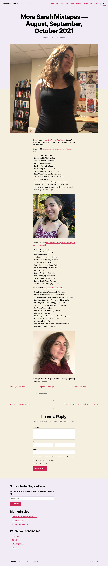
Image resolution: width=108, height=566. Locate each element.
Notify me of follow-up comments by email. (45, 460)
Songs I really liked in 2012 (53, 288)
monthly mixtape (39, 393)
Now (61, 3)
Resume (72, 3)
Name (34, 442)
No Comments (61, 37)
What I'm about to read (20, 524)
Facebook (15, 536)
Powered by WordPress (34, 562)
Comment (36, 427)
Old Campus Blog (18, 544)
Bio (67, 3)
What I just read (17, 521)
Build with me (93, 3)
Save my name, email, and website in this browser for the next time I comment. (53, 456)
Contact (85, 3)
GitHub (14, 540)
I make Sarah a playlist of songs (54, 140)
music (46, 393)
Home (52, 3)
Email (56, 442)
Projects (78, 3)
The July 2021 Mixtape (18, 387)
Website (35, 449)
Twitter (14, 547)
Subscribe (15, 504)
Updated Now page (47, 387)
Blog (57, 3)
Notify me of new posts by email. (43, 464)
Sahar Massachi (9, 4)
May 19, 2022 (49, 37)
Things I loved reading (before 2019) (25, 517)
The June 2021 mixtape (78, 387)
